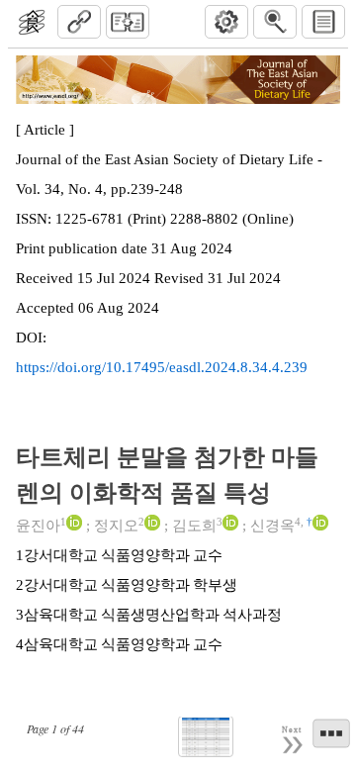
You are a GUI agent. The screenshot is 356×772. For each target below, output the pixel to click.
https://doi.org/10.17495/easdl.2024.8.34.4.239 (162, 367)
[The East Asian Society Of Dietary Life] (31, 22)
